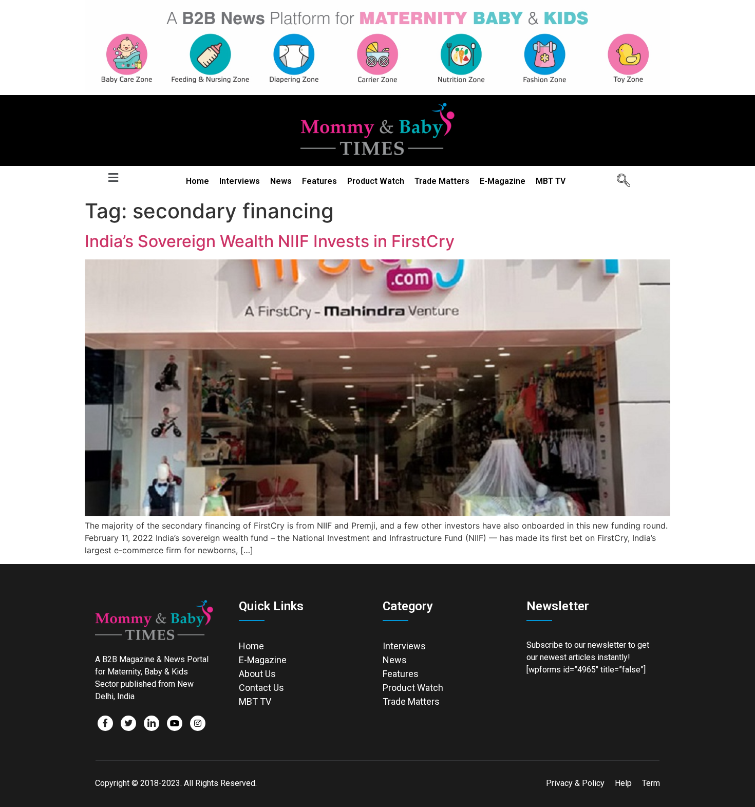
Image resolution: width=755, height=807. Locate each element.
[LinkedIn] (151, 723)
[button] (113, 177)
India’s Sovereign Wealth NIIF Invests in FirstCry (270, 241)
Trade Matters (441, 181)
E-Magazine (502, 181)
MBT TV (550, 181)
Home (197, 181)
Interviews (239, 181)
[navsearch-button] (620, 181)
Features (319, 181)
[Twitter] (128, 723)
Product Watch (375, 181)
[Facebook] (105, 723)
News (281, 181)
